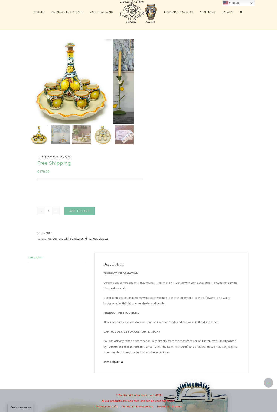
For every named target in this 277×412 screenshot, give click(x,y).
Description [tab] (35, 257)
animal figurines (113, 361)
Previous (32, 81)
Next (130, 81)
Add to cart (79, 211)
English (233, 2)
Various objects (98, 238)
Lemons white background (70, 238)
